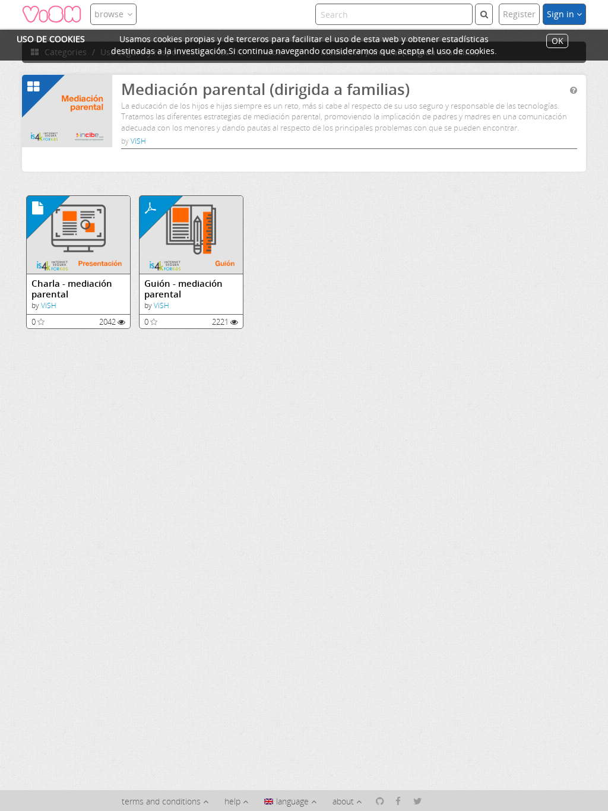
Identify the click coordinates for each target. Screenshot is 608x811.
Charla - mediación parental (71, 289)
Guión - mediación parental (183, 289)
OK (557, 41)
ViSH (138, 141)
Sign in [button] (562, 14)
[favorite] (41, 321)
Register (519, 14)
